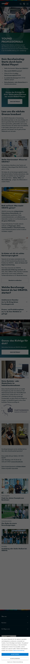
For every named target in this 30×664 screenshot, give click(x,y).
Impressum (9, 661)
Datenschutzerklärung (18, 650)
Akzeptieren (15, 654)
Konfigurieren (15, 658)
